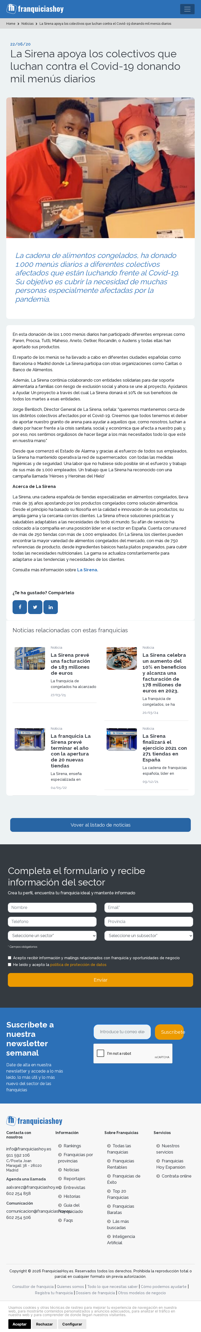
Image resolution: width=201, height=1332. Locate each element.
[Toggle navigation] (187, 9)
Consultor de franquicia (33, 1287)
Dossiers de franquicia (95, 1293)
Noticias (71, 1169)
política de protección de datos (78, 965)
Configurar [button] (72, 1324)
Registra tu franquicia (54, 1293)
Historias (72, 1196)
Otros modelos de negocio (142, 1293)
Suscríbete (172, 1032)
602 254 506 (18, 1217)
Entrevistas (74, 1187)
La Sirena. (87, 569)
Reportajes (74, 1178)
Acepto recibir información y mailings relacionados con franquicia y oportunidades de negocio (96, 958)
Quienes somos (70, 1287)
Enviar (101, 980)
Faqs (68, 1220)
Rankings (72, 1145)
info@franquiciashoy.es (28, 1149)
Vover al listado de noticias (101, 825)
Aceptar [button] (20, 1324)
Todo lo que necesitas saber (112, 1287)
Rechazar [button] (44, 1324)
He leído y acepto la (60, 965)
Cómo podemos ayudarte (164, 1287)
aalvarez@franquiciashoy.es (33, 1187)
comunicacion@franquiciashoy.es (38, 1211)
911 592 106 (18, 1155)
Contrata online (177, 1176)
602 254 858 (18, 1193)
